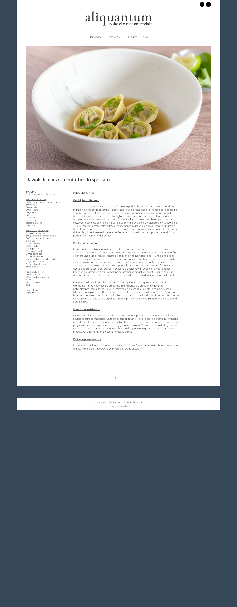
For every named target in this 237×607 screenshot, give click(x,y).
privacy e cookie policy (118, 406)
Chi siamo (132, 36)
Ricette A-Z (114, 36)
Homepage (95, 36)
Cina (145, 36)
